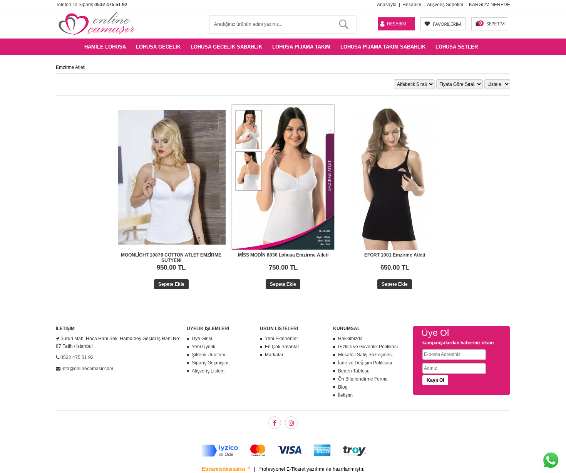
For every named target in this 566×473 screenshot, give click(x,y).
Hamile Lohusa (105, 47)
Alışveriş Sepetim (445, 4)
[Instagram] (291, 422)
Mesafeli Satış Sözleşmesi (365, 354)
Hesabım (411, 4)
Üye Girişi (202, 338)
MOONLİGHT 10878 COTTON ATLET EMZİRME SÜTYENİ (171, 257)
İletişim (345, 395)
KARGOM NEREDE (489, 4)
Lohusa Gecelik (158, 47)
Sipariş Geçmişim (210, 363)
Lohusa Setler (456, 47)
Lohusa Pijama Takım (301, 47)
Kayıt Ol (435, 380)
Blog (343, 387)
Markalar (274, 354)
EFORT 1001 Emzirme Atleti (394, 255)
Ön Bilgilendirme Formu (363, 379)
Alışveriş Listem (208, 371)
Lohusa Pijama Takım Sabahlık (382, 47)
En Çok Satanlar (282, 346)
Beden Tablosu (354, 371)
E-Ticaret (296, 469)
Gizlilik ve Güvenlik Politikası (368, 346)
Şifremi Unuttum (208, 354)
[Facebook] (274, 422)
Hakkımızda (350, 338)
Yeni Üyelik (203, 346)
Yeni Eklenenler (281, 338)
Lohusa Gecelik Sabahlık (226, 47)
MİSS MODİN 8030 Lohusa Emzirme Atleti (283, 255)
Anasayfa (387, 4)
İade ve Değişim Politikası (365, 363)
